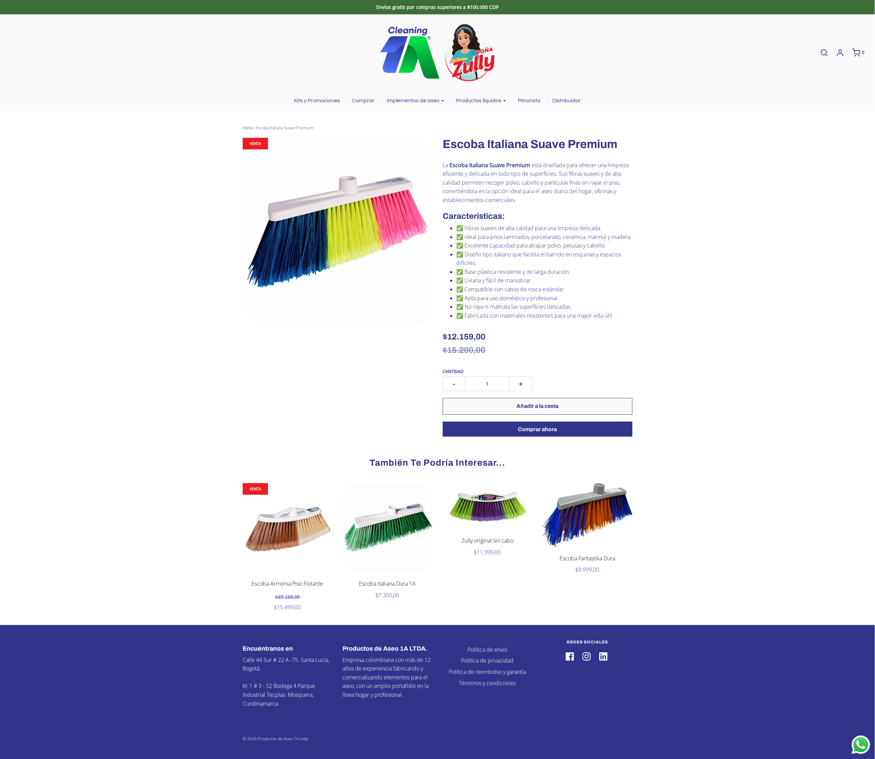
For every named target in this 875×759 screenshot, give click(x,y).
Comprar (363, 100)
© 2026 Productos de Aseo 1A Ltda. (276, 739)
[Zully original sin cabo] (488, 506)
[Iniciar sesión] (836, 53)
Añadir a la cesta (537, 406)
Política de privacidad (487, 660)
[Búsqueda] (820, 53)
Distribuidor (566, 100)
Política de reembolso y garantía (487, 672)
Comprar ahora (537, 429)
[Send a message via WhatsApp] (861, 745)
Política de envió (487, 649)
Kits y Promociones (317, 100)
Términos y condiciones (487, 683)
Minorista (529, 100)
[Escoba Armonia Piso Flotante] (288, 528)
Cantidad (453, 371)
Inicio (248, 128)
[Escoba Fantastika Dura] (587, 515)
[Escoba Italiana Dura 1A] (387, 528)
